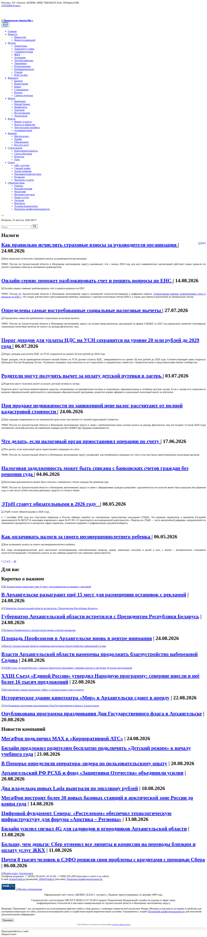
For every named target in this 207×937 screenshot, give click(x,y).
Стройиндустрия (23, 51)
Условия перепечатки (26, 206)
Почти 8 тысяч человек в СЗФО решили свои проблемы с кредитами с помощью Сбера (103, 859)
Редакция (19, 177)
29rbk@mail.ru (46, 879)
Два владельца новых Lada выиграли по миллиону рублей (69, 788)
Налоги (18, 92)
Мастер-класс (21, 136)
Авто (17, 159)
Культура (19, 156)
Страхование (21, 89)
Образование (21, 142)
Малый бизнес (22, 104)
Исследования (22, 113)
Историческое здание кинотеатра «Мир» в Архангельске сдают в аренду (85, 698)
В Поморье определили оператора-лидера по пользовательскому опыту (84, 763)
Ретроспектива (22, 66)
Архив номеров (23, 171)
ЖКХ (17, 54)
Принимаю (8, 920)
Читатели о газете (24, 180)
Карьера (12, 133)
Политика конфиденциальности (32, 209)
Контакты (19, 203)
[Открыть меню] (5, 24)
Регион (12, 43)
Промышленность (24, 69)
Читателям (20, 191)
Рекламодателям (23, 188)
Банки (17, 86)
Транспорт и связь (24, 48)
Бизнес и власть (23, 121)
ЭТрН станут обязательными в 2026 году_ (50, 504)
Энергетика (20, 46)
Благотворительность (26, 150)
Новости (12, 34)
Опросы (18, 185)
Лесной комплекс (23, 60)
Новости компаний (24, 40)
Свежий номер (22, 168)
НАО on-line (21, 75)
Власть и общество (24, 124)
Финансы (13, 78)
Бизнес (11, 98)
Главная (12, 31)
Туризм (18, 72)
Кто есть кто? (21, 145)
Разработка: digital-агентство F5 (121, 924)
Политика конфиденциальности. (85, 879)
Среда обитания (23, 153)
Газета (11, 162)
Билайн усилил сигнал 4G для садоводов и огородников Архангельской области (94, 828)
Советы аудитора (23, 95)
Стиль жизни (15, 147)
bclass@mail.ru (17, 879)
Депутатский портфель (27, 127)
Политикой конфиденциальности (166, 911)
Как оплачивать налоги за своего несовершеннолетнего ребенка (76, 536)
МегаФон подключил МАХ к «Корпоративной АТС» (62, 738)
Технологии (20, 115)
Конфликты (20, 107)
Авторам (19, 200)
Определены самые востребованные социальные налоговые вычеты (81, 310)
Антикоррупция (23, 130)
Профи (18, 139)
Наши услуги (21, 197)
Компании (20, 101)
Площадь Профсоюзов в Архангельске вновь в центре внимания (76, 638)
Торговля (19, 110)
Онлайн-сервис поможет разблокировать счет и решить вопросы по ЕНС (87, 280)
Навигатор (20, 37)
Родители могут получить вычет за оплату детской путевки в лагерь (82, 376)
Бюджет (18, 80)
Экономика (20, 63)
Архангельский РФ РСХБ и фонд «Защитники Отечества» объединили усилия (92, 773)
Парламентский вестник (27, 174)
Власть (11, 118)
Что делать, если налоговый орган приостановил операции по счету (80, 441)
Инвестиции (21, 83)
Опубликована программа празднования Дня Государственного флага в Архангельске (101, 713)
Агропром (20, 57)
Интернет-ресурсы (24, 194)
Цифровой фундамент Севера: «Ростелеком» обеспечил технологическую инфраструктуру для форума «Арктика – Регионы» (86, 816)
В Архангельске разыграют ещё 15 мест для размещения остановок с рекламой (93, 594)
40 (15, 561)
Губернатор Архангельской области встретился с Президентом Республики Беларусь (100, 616)
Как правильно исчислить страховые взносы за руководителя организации (89, 245)
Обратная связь (16, 182)
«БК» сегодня (21, 165)
